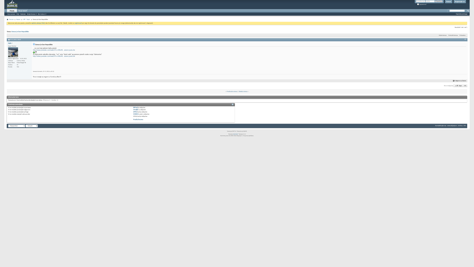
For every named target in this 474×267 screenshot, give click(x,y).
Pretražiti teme (452, 35)
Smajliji (135, 110)
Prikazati (462, 35)
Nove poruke (11, 14)
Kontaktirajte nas (440, 125)
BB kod (135, 107)
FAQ (17, 14)
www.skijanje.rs (452, 125)
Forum (12, 11)
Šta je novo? (22, 11)
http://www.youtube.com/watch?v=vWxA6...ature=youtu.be (54, 50)
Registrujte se (460, 1)
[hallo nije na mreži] (13, 52)
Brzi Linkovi (41, 14)
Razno (18, 19)
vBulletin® (236, 134)
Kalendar (23, 14)
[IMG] (135, 112)
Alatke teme (442, 35)
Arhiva (460, 125)
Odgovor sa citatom (460, 81)
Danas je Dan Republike (20, 32)
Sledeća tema (243, 91)
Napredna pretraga (461, 14)
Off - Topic (26, 19)
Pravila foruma (138, 119)
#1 (465, 39)
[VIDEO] (135, 114)
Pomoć (448, 1)
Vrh (465, 86)
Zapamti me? (423, 4)
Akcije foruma (31, 14)
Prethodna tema (232, 91)
